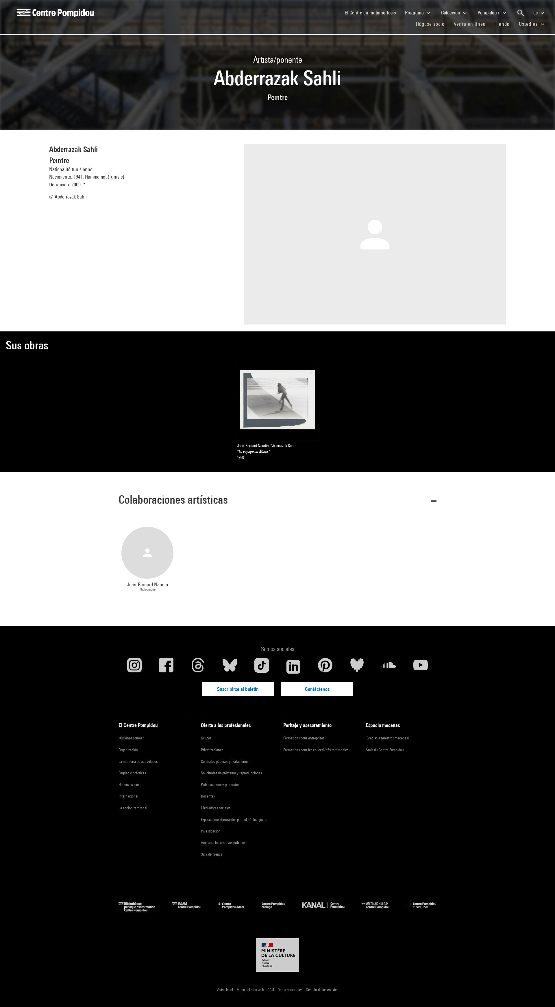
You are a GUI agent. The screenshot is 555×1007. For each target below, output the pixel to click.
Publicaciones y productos (220, 784)
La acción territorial (133, 808)
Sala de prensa (211, 854)
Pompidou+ (489, 13)
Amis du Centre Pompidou (385, 750)
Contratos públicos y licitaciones (224, 761)
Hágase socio (432, 24)
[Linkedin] (293, 666)
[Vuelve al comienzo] (541, 993)
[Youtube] (420, 666)
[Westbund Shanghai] (380, 910)
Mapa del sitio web (250, 989)
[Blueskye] (230, 666)
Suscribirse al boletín (238, 689)
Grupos (206, 738)
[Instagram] (134, 666)
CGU (271, 989)
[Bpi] (141, 910)
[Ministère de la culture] (277, 955)
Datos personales (290, 989)
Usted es (529, 24)
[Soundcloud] (389, 666)
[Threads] (198, 666)
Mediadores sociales (215, 808)
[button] (277, 500)
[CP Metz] (236, 910)
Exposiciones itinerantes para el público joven (234, 819)
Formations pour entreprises (303, 738)
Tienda (504, 24)
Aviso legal (225, 989)
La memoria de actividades (138, 761)
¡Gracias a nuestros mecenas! (387, 738)
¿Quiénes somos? (131, 738)
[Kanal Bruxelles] (327, 910)
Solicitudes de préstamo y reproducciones (231, 773)
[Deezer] (357, 666)
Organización (128, 750)
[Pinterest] (325, 666)
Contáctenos (317, 689)
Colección (451, 13)
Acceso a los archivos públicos (223, 842)
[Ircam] (191, 910)
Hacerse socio (129, 784)
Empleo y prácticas (132, 773)
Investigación (211, 831)
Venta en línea (470, 24)
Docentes (208, 796)
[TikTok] (262, 666)
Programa (415, 13)
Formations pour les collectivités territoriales (315, 750)
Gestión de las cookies (322, 989)
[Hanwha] (421, 910)
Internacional (128, 796)
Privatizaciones (212, 750)
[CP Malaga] (278, 910)
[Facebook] (166, 666)
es (536, 13)
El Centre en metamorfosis (372, 12)
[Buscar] (521, 13)
